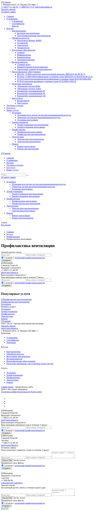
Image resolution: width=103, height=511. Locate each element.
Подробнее (6, 304)
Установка (16, 113)
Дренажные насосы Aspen (29, 88)
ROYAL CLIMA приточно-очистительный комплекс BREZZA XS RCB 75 (51, 74)
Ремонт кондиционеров (28, 149)
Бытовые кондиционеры (28, 33)
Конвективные (24, 57)
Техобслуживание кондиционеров (32, 125)
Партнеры (11, 342)
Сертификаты (18, 23)
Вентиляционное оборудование (26, 72)
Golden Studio (7, 387)
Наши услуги (12, 110)
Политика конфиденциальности (15, 392)
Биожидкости (23, 101)
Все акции (6, 225)
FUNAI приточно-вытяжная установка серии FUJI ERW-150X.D (46, 81)
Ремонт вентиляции (26, 146)
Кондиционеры (19, 31)
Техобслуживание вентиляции (31, 127)
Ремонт (15, 144)
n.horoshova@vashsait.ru (12, 483)
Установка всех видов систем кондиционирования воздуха (44, 115)
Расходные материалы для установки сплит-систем (29, 364)
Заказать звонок (8, 9)
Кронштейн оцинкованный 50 (31, 93)
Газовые (21, 52)
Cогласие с (24, 258)
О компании (12, 19)
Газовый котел (23, 64)
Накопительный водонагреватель (32, 67)
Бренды (15, 26)
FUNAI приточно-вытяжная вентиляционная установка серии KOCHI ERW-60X (54, 79)
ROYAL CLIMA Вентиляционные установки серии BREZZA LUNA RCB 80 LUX (55, 76)
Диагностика (18, 137)
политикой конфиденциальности (30, 258)
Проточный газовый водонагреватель (34, 69)
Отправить (6, 260)
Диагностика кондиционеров (30, 139)
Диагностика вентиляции (29, 141)
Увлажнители (23, 48)
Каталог (10, 28)
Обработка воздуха (20, 38)
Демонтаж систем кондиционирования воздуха (38, 117)
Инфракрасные (24, 55)
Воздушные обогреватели (23, 50)
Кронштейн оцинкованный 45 (31, 91)
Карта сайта (36, 392)
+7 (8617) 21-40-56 (9, 7)
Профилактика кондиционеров (31, 134)
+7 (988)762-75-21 (26, 7)
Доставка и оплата (14, 105)
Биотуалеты (17, 98)
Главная (10, 16)
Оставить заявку (8, 12)
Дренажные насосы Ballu (28, 86)
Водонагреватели (20, 62)
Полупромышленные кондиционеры (34, 36)
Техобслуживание (20, 122)
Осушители (22, 43)
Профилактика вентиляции (29, 132)
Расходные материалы (22, 84)
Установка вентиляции (27, 120)
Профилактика (18, 129)
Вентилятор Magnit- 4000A (29, 40)
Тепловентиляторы (26, 60)
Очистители (22, 45)
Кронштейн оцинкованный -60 (31, 96)
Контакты (10, 108)
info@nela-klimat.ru (43, 7)
